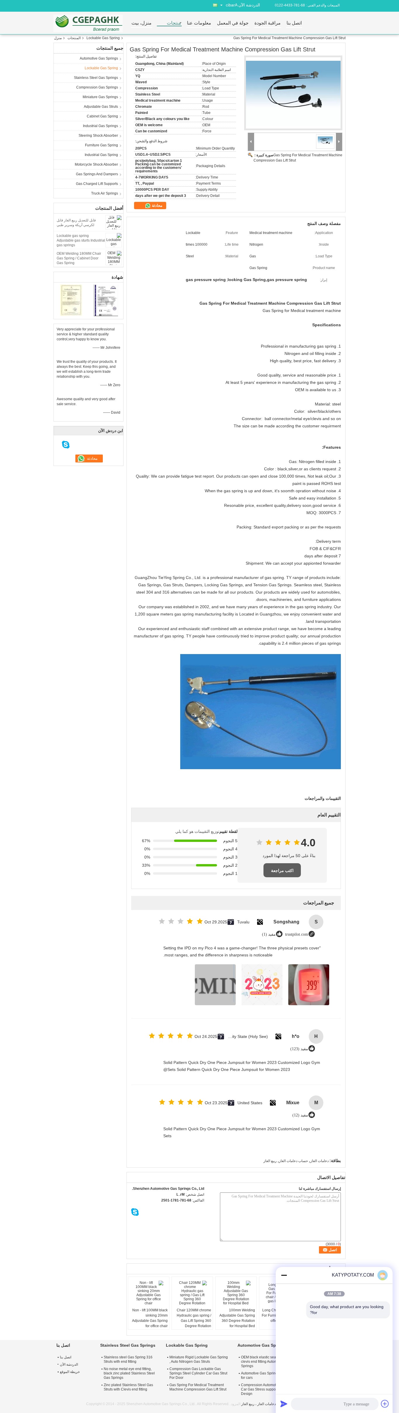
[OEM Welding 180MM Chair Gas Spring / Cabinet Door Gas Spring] (114, 258)
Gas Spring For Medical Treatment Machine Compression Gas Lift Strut (197, 1387)
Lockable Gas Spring (103, 38)
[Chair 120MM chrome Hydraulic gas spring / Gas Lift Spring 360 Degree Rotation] (192, 1293)
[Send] (284, 1403)
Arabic (231, 5)
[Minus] (283, 1275)
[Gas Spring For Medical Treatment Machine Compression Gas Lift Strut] (293, 93)
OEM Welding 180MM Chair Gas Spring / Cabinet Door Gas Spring (79, 258)
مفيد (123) (299, 1049)
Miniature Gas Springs (100, 97)
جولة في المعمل (233, 23)
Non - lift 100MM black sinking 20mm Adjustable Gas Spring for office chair (150, 1318)
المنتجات (74, 38)
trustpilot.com (296, 934)
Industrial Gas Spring (101, 155)
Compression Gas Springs (97, 87)
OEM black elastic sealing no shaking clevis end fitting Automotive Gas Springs (270, 1361)
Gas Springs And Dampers (97, 174)
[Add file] (385, 1403)
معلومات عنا (199, 23)
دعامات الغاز (319, 1161)
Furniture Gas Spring (101, 145)
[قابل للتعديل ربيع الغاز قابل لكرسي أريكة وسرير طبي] (114, 222)
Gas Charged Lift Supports (97, 184)
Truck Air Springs (104, 193)
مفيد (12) (300, 1115)
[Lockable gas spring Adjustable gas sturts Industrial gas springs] (114, 240)
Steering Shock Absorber (98, 136)
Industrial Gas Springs (100, 126)
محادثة (156, 205)
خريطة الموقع (70, 1372)
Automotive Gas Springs (99, 58)
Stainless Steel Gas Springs (96, 78)
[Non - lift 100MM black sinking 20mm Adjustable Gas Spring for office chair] (148, 1293)
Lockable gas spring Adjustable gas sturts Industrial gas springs (81, 240)
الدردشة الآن (249, 5)
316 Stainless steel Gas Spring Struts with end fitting (128, 1359)
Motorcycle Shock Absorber (96, 164)
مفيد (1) (269, 934)
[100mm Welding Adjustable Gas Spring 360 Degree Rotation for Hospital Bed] (236, 1293)
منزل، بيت (141, 23)
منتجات (174, 23)
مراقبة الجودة (267, 23)
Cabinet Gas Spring (102, 116)
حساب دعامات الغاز (293, 1161)
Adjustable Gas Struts (101, 107)
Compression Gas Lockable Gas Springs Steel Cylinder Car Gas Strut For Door (198, 1373)
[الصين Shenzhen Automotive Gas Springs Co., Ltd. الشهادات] (71, 300)
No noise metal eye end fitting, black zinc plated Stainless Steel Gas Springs (129, 1373)
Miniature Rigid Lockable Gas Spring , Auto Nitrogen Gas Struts (198, 1359)
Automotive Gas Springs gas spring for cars (269, 1375)
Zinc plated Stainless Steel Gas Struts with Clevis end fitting (128, 1387)
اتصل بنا (294, 23)
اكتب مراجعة (282, 870)
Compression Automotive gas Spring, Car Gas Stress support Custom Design (270, 1389)
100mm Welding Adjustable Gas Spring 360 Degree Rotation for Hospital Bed (237, 1318)
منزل (58, 38)
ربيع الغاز (270, 1161)
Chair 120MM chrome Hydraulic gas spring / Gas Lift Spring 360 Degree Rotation (194, 1318)
